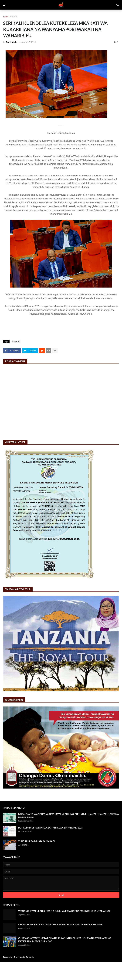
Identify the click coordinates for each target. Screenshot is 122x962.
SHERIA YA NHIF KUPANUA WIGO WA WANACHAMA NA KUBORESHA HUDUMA (60, 924)
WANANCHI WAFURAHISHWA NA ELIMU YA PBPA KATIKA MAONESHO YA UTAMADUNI (64, 911)
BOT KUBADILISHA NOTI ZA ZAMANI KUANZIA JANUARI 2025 (50, 827)
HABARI (13, 16)
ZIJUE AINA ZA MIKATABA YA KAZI (36, 841)
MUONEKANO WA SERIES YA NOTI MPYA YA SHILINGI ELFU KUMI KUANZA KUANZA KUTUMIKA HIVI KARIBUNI (68, 816)
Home (5, 16)
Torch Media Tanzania (24, 957)
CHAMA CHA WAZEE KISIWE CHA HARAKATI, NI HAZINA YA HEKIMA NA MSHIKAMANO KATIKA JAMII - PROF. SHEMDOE (64, 940)
